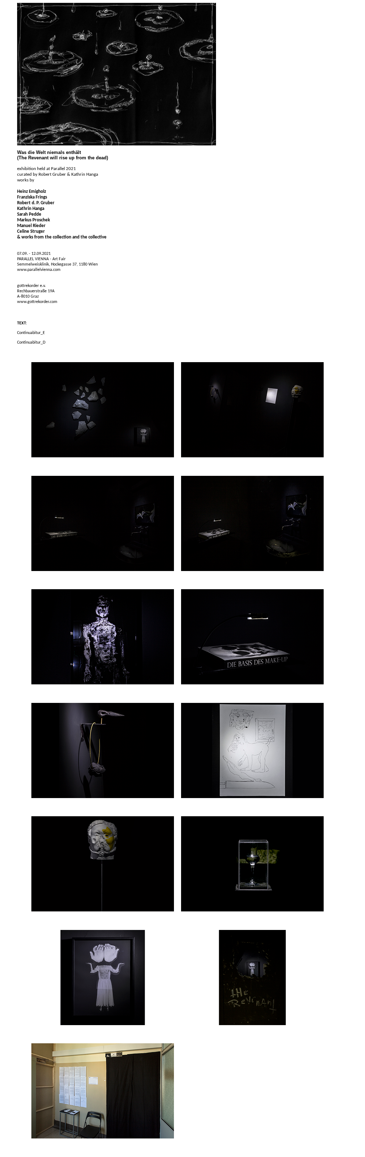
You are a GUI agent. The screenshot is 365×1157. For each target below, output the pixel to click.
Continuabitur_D (31, 342)
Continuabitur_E (31, 333)
